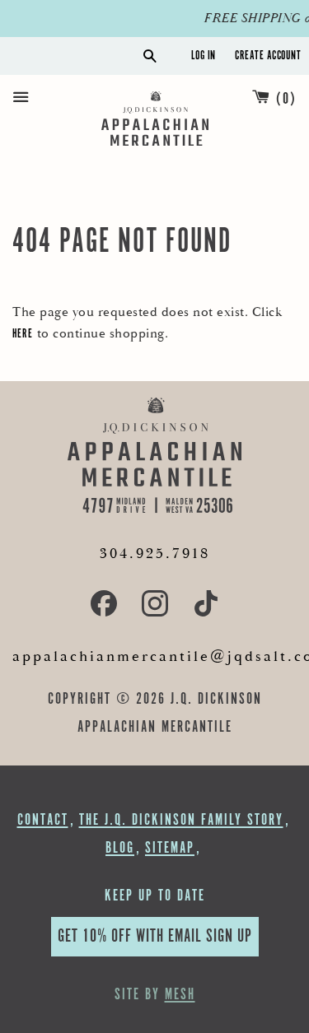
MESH (180, 994)
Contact (42, 820)
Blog (119, 848)
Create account (268, 55)
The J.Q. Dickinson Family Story (181, 820)
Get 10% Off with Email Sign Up (155, 936)
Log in (203, 55)
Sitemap (169, 848)
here (22, 334)
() (286, 99)
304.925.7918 (155, 553)
